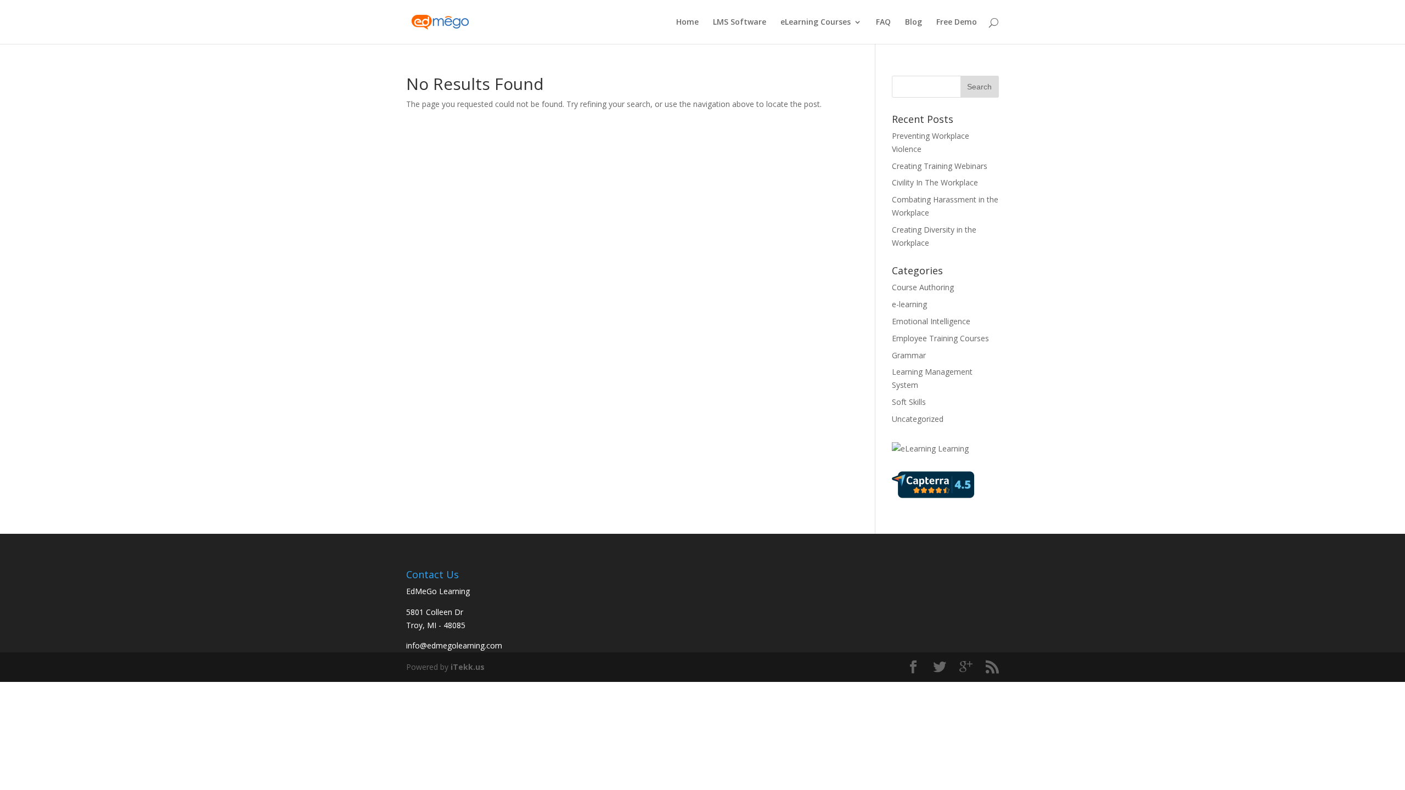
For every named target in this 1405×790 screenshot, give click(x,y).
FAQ (883, 22)
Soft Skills (909, 402)
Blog (913, 22)
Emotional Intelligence (931, 321)
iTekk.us (468, 667)
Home (687, 22)
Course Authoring (923, 287)
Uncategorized (917, 419)
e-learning (909, 304)
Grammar (909, 355)
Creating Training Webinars (939, 166)
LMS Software (739, 22)
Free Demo (956, 22)
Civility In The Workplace (935, 182)
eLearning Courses (815, 22)
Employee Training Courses (940, 338)
